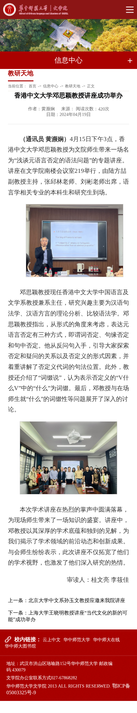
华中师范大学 (76, 639)
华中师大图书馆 (20, 646)
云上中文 (52, 639)
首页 (32, 86)
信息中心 (50, 86)
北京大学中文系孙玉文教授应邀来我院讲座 (76, 600)
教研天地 (72, 86)
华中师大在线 (106, 639)
